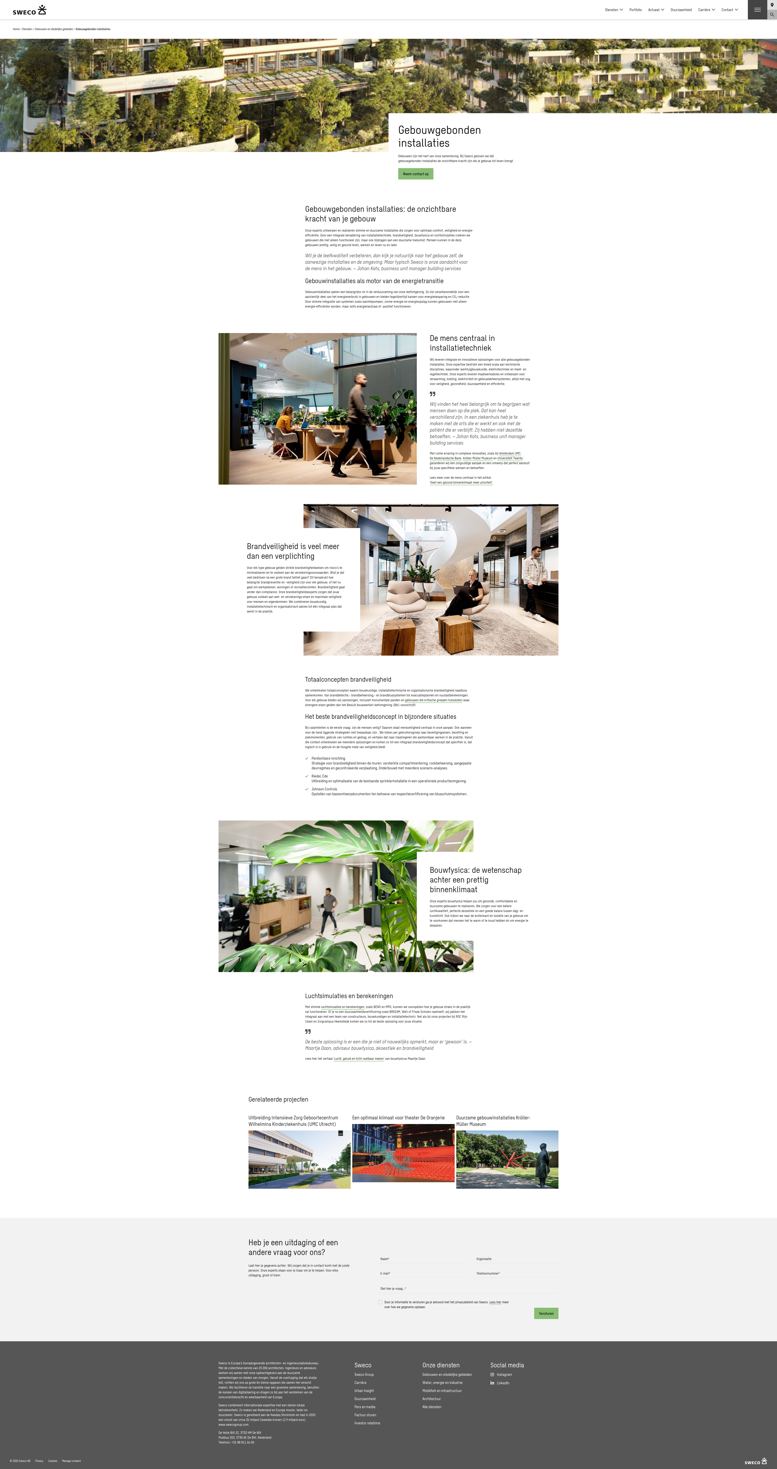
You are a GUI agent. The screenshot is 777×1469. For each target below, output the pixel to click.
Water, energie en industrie (442, 1382)
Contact (727, 9)
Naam (384, 1259)
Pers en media (365, 1407)
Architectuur (431, 1398)
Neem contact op (416, 174)
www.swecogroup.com (233, 1424)
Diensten (611, 9)
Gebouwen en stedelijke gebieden (54, 29)
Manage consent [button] (71, 1461)
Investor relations (367, 1423)
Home (16, 29)
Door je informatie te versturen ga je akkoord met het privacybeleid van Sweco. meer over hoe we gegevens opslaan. (446, 1304)
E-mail (385, 1273)
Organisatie (484, 1259)
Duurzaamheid (681, 9)
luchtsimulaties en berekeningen (342, 1007)
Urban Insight (364, 1390)
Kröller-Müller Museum (478, 458)
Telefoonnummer (488, 1273)
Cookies (52, 1461)
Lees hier (495, 1302)
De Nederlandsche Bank (445, 458)
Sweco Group (364, 1374)
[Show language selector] (772, 5)
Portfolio (635, 9)
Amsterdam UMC (510, 453)
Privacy (39, 1461)
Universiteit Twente (510, 458)
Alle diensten (431, 1407)
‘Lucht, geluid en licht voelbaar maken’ (358, 1058)
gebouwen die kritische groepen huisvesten (433, 700)
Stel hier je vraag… (393, 1288)
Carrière (704, 9)
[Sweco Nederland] (30, 10)
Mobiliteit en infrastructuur (442, 1390)
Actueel (653, 9)
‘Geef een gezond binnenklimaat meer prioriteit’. (461, 482)
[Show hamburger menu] (757, 9)
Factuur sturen (365, 1415)
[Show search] (772, 14)
